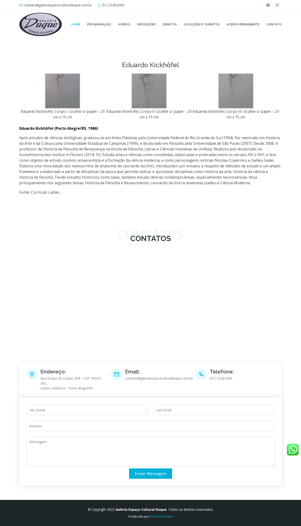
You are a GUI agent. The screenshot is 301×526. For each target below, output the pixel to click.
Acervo (124, 24)
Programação (99, 24)
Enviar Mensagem (150, 473)
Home (75, 24)
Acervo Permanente (242, 24)
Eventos (170, 24)
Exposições (146, 24)
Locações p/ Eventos (201, 24)
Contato (274, 24)
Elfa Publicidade (161, 516)
